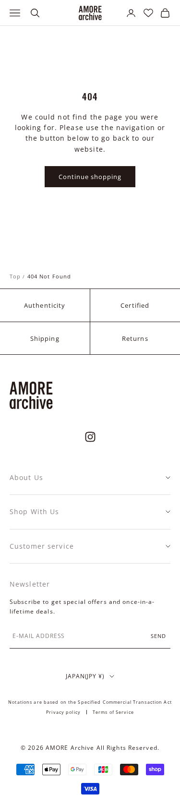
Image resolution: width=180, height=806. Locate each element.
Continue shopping (90, 176)
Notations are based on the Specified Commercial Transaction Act (90, 702)
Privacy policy (63, 712)
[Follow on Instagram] (90, 437)
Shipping (45, 338)
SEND (158, 635)
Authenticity (44, 305)
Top (15, 276)
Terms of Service (113, 712)
